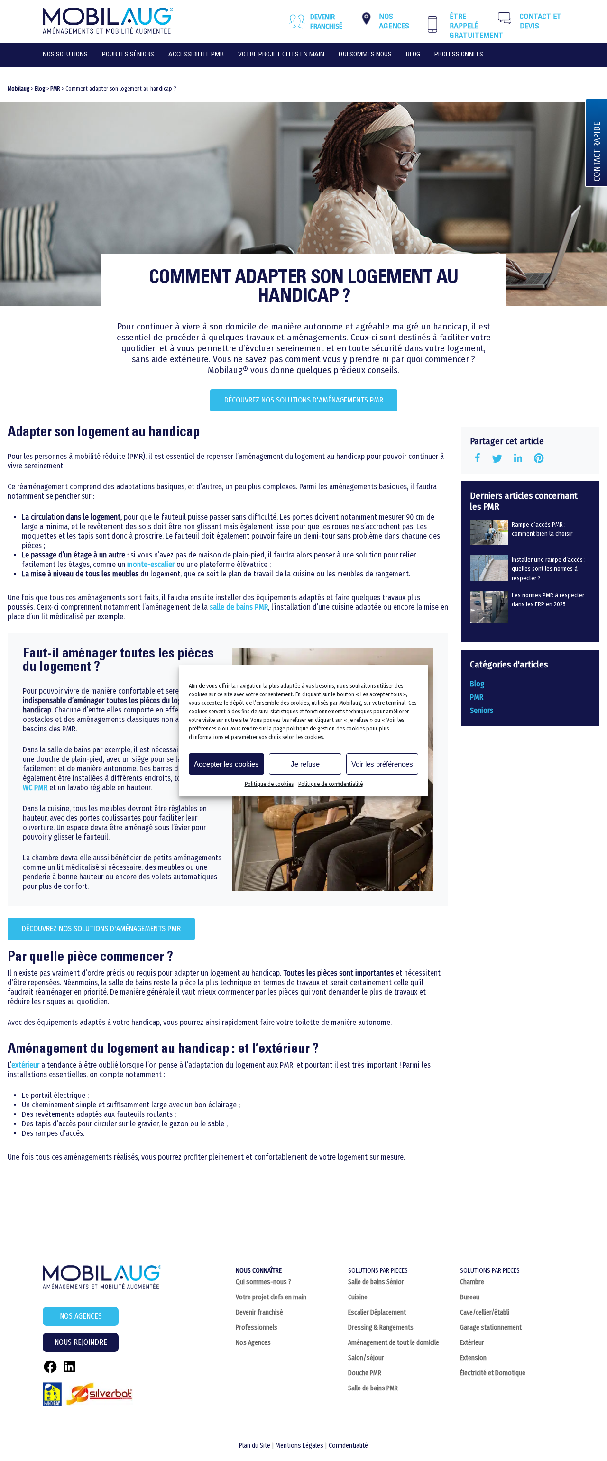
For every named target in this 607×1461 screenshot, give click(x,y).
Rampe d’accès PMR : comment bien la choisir (542, 529)
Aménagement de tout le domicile (393, 1343)
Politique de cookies (269, 784)
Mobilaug (18, 88)
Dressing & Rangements (381, 1328)
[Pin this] (539, 458)
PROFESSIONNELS (458, 55)
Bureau (469, 1297)
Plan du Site (254, 1446)
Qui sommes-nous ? (263, 1282)
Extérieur (472, 1343)
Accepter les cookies (226, 764)
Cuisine (358, 1297)
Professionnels (256, 1328)
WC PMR (35, 787)
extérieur (25, 1064)
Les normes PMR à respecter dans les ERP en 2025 (548, 600)
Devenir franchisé (326, 21)
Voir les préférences (382, 764)
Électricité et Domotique (492, 1373)
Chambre (472, 1282)
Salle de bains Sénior (376, 1282)
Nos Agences (253, 1343)
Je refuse (305, 764)
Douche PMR (364, 1373)
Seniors (481, 710)
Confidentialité (348, 1446)
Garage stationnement (491, 1328)
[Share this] (478, 458)
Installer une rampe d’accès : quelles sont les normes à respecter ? (549, 568)
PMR (55, 88)
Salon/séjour (366, 1358)
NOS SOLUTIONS (65, 55)
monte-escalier (151, 564)
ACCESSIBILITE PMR (196, 55)
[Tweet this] (498, 458)
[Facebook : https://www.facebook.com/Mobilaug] (50, 1366)
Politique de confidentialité (330, 784)
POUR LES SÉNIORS (128, 55)
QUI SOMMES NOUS (365, 55)
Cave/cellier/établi (484, 1312)
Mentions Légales (299, 1446)
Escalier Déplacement (377, 1312)
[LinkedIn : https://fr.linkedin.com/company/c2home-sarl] (69, 1366)
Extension (473, 1358)
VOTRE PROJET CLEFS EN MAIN (281, 55)
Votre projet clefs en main (271, 1297)
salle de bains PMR (239, 607)
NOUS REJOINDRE (81, 1342)
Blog (413, 55)
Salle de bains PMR (373, 1388)
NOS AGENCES (81, 1316)
